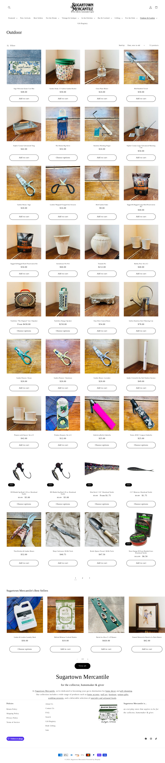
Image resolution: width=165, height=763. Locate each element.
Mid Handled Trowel (141, 88)
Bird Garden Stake (102, 205)
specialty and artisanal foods (103, 698)
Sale (47, 730)
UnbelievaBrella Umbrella (102, 435)
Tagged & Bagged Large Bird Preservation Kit (141, 205)
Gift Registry (50, 721)
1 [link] (75, 578)
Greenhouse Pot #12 (63, 264)
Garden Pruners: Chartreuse (63, 378)
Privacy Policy (12, 718)
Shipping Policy (13, 713)
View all (82, 666)
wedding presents (56, 698)
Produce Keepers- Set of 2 (63, 435)
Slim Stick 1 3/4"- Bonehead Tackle (102, 492)
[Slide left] (77, 659)
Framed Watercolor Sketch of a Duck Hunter (147, 637)
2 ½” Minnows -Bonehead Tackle (141, 492)
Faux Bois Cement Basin (102, 321)
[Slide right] (87, 659)
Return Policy (12, 709)
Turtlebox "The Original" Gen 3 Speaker (23, 321)
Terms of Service (13, 722)
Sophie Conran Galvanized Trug (24, 146)
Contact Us (49, 708)
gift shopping (126, 691)
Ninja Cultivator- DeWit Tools (63, 551)
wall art (104, 694)
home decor (111, 691)
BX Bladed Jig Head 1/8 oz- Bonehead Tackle (63, 493)
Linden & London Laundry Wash (25, 637)
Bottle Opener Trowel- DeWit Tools (102, 551)
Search (48, 717)
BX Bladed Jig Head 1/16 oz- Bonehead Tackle (24, 493)
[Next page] (89, 578)
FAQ (47, 713)
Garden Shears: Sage (24, 205)
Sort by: (122, 45)
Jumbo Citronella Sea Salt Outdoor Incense (141, 378)
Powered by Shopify (93, 759)
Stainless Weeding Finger (102, 146)
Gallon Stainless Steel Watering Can (141, 321)
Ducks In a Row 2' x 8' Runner (106, 637)
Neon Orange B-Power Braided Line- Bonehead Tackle (141, 552)
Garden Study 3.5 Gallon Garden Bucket (63, 88)
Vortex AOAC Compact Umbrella (141, 435)
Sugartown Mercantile (45, 691)
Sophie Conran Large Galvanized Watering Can (141, 146)
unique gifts (123, 694)
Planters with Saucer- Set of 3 (24, 435)
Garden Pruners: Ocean (24, 378)
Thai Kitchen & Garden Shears (24, 551)
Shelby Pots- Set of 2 (141, 264)
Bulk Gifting (50, 726)
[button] (9, 7)
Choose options (63, 158)
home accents (93, 694)
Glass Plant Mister (102, 88)
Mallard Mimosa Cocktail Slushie (65, 637)
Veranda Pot (102, 264)
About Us (49, 704)
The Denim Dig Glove (63, 146)
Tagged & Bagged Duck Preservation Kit (23, 264)
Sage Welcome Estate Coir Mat (24, 88)
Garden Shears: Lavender (102, 378)
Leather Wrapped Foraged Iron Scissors (63, 205)
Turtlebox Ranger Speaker (63, 321)
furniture (112, 694)
